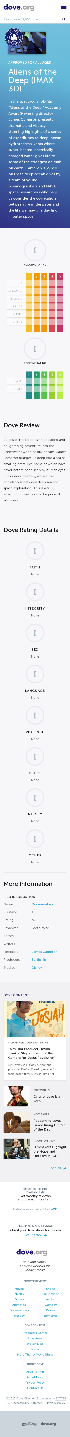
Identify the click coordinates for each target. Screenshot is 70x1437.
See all (56, 1168)
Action (50, 1299)
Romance (50, 1315)
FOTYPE (60, 1398)
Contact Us (35, 1388)
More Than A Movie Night (35, 1354)
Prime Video (50, 1294)
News (35, 1349)
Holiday (19, 1315)
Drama (50, 1310)
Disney (37, 967)
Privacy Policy (35, 1382)
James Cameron (44, 952)
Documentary (42, 904)
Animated (19, 1304)
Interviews (35, 1338)
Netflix (19, 1294)
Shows (50, 1288)
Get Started (33, 1235)
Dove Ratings (35, 1371)
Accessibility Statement (28, 1402)
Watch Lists (35, 1343)
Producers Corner (35, 1332)
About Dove (35, 1377)
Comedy (51, 1304)
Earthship (39, 959)
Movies (19, 1288)
